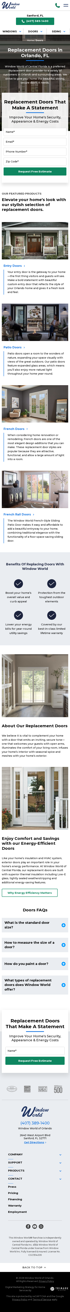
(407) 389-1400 (37, 21)
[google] (41, 1226)
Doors (33, 31)
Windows (10, 31)
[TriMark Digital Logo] (59, 1289)
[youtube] (34, 1226)
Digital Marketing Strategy (19, 1287)
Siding (56, 31)
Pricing (13, 1193)
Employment (17, 1212)
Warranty (15, 1205)
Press (12, 1186)
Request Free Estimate (35, 171)
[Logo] (11, 5)
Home (30, 40)
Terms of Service (42, 1299)
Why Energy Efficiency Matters (30, 892)
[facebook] (28, 1226)
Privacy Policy (46, 1281)
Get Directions (34, 1142)
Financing (15, 1199)
